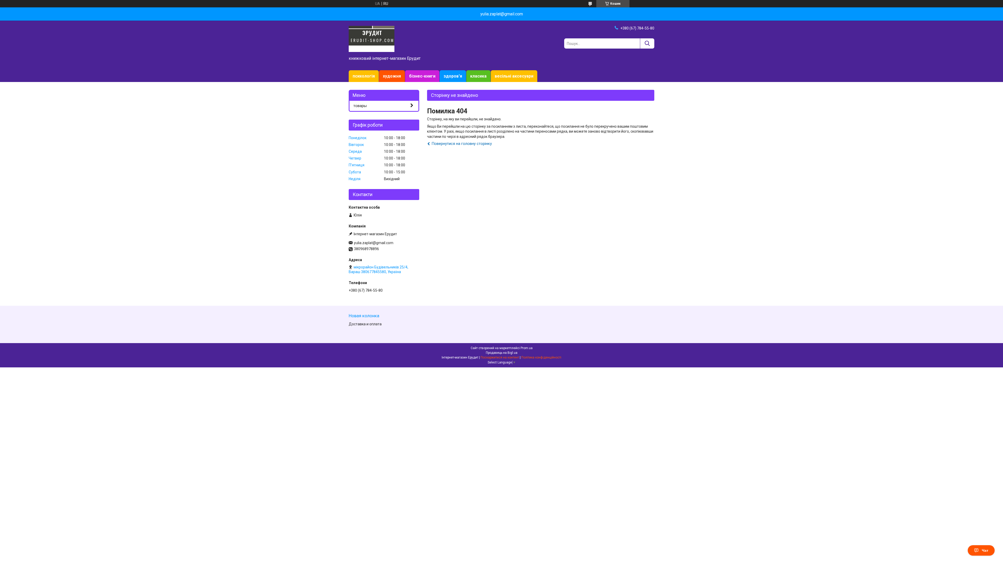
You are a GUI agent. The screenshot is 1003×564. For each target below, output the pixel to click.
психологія (364, 76)
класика (478, 76)
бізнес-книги (422, 76)
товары (360, 105)
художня (392, 76)
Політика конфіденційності (541, 357)
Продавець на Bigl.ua (501, 353)
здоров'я (453, 76)
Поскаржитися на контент (500, 357)
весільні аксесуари (514, 76)
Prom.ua (527, 348)
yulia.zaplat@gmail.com (373, 243)
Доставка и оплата (365, 324)
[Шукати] (647, 43)
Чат (985, 550)
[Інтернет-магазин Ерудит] (371, 39)
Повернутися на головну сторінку (461, 143)
